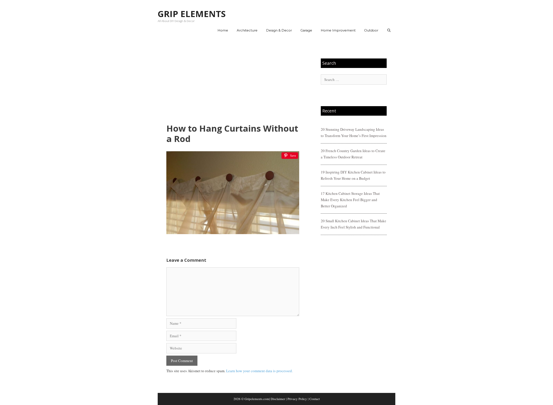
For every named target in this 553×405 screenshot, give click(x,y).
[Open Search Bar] (389, 30)
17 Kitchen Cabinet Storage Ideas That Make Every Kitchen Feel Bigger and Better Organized (350, 199)
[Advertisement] (233, 80)
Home (223, 30)
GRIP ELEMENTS (192, 14)
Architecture (247, 30)
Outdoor (371, 30)
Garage (306, 30)
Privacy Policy (297, 399)
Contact (314, 399)
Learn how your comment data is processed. (259, 370)
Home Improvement (338, 30)
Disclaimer (278, 399)
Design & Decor (279, 30)
